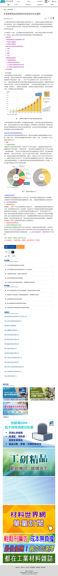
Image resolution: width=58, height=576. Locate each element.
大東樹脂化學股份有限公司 (14, 371)
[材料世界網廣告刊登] (29, 538)
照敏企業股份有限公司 (12, 353)
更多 (5, 417)
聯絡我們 (13, 255)
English (55, 1)
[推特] (12, 252)
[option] (29, 434)
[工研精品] (29, 462)
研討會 (27, 567)
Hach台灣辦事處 (11, 326)
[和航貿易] (29, 434)
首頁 (5, 9)
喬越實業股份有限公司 (12, 344)
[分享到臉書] (9, 252)
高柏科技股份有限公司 (12, 339)
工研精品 (52, 4)
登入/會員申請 (39, 1)
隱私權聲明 (32, 567)
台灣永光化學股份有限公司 (14, 358)
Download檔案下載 (11, 246)
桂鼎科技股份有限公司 (12, 362)
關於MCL (17, 567)
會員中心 (29, 1)
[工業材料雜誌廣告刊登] (29, 548)
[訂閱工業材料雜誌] (29, 558)
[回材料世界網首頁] (6, 1)
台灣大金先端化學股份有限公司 (15, 367)
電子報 (18, 1)
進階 (46, 1)
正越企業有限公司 (11, 348)
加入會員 (21, 246)
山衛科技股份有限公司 (12, 335)
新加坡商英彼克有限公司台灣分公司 (16, 316)
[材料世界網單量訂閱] (29, 519)
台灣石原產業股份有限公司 (14, 321)
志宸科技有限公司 (11, 376)
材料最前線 (10, 9)
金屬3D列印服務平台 (12, 330)
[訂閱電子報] (29, 491)
